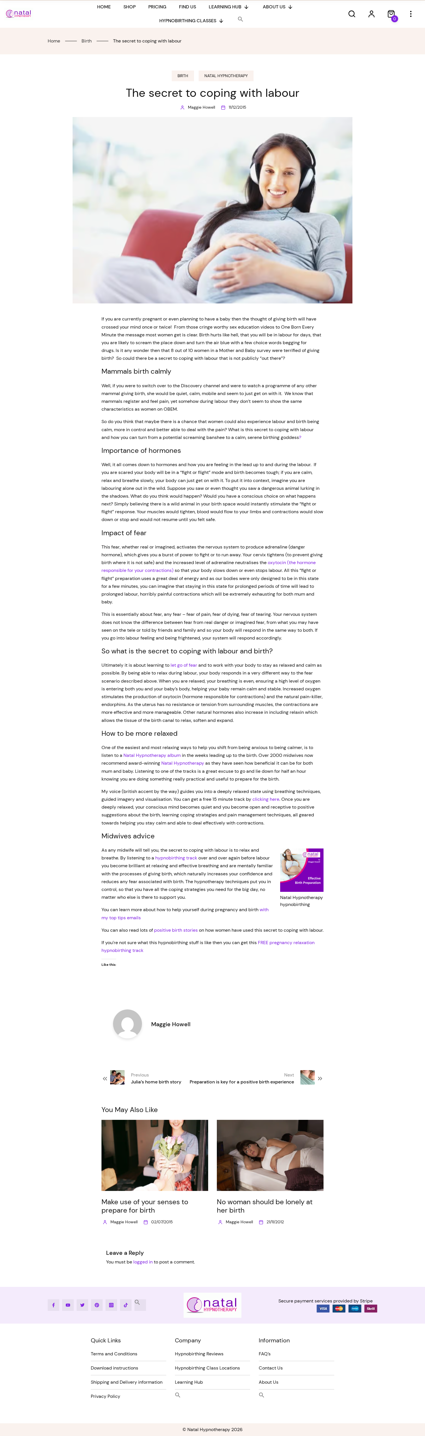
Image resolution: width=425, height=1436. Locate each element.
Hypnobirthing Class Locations (207, 1368)
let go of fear (184, 665)
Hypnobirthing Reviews (199, 1354)
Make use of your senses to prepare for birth (144, 1206)
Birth (183, 75)
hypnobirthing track (176, 858)
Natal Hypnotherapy (226, 75)
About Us (274, 7)
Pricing (157, 7)
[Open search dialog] (352, 14)
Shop (129, 7)
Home (104, 7)
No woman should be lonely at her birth (265, 1206)
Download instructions (114, 1368)
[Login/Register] (371, 14)
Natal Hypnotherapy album (152, 755)
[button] (240, 19)
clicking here (265, 799)
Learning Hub (225, 7)
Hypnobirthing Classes (187, 21)
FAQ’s (265, 1354)
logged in (143, 1262)
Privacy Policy (105, 1396)
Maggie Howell (201, 107)
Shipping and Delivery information (126, 1382)
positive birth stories (176, 930)
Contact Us (271, 1368)
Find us (187, 7)
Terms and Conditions (114, 1354)
